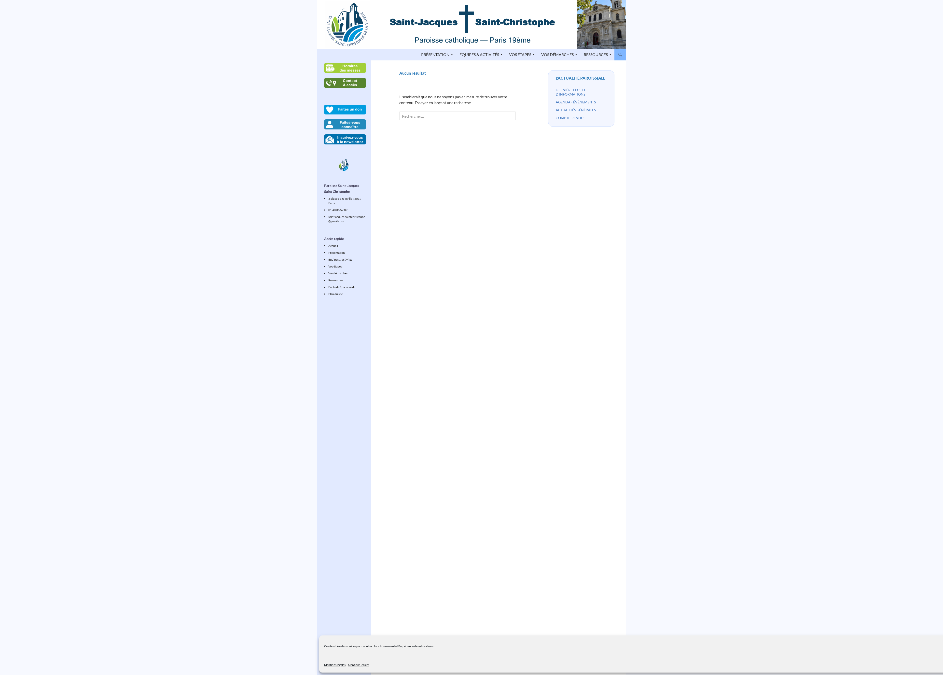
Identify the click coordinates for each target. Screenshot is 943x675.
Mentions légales (335, 665)
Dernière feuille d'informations (571, 92)
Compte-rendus (570, 118)
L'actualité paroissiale (580, 78)
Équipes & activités (479, 54)
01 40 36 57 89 (337, 210)
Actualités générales (576, 110)
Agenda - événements (576, 102)
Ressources (596, 54)
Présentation (435, 54)
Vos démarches (557, 54)
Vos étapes (520, 54)
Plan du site (335, 294)
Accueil (333, 246)
